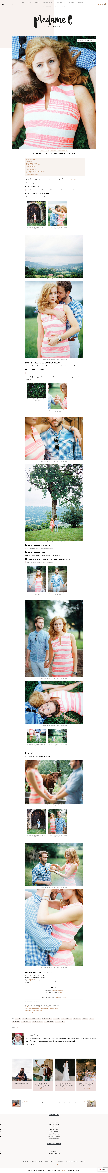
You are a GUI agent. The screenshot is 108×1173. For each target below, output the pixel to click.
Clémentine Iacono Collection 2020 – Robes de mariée (65, 1085)
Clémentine (32, 1035)
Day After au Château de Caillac (33, 164)
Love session (77, 1018)
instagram (57, 997)
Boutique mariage (61, 2)
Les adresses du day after (32, 174)
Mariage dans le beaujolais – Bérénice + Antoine (43, 1085)
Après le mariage (44, 150)
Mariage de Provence (54, 1124)
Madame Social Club (47, 6)
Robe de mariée (54, 1151)
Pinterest (60, 994)
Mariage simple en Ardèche (21, 1084)
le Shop (60, 992)
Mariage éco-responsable (54, 1136)
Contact (56, 6)
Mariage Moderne (54, 1127)
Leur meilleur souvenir (31, 168)
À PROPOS (30, 2)
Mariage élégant (54, 1133)
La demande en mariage (32, 163)
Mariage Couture (54, 1126)
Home (23, 2)
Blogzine (37, 2)
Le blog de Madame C (66, 1018)
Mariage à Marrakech (54, 1138)
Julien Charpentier (33, 981)
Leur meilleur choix (31, 169)
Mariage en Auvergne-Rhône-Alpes (59, 150)
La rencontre (29, 161)
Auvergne (18, 1018)
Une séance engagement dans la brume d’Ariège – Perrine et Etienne (41, 1008)
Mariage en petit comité (54, 1131)
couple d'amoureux (46, 1018)
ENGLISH (63, 6)
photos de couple (26, 1021)
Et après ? (28, 172)
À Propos (25, 1161)
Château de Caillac (35, 1018)
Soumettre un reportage (36, 1161)
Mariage (91, 1018)
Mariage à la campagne (54, 1134)
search (3, 4)
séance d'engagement (37, 1021)
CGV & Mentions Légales (72, 1161)
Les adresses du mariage (48, 2)
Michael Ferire (74, 179)
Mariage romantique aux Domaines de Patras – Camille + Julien (86, 1085)
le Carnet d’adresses (58, 990)
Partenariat (60, 1161)
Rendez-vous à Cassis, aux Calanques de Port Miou (37, 1006)
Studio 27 (64, 1170)
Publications (71, 2)
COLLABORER (80, 2)
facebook (63, 997)
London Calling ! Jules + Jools (32, 1012)
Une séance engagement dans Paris (33, 1010)
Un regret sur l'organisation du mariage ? (36, 171)
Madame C (85, 1018)
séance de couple (49, 1021)
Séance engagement (59, 1021)
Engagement (57, 1018)
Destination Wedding (54, 1122)
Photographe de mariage (54, 1153)
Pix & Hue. (77, 1170)
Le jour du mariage (30, 166)
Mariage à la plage (54, 1129)
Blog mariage (26, 1018)
